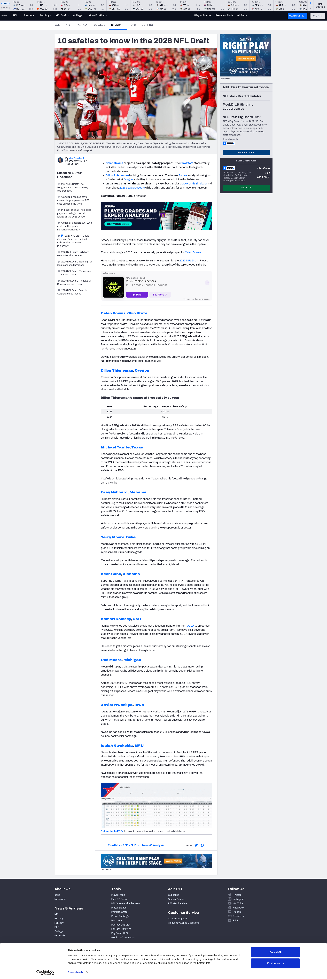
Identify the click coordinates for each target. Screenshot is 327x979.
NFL (5, 3)
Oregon (128, 179)
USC (137, 619)
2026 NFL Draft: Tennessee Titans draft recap (74, 273)
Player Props (118, 895)
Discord (237, 912)
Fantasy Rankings (121, 929)
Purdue (183, 175)
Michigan (132, 660)
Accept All (275, 952)
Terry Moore (112, 537)
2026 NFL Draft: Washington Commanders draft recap (74, 263)
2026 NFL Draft (188, 260)
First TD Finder (119, 899)
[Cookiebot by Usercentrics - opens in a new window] (45, 972)
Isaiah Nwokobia (117, 746)
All (57, 25)
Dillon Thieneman (117, 175)
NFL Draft (119, 25)
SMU (139, 746)
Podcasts (238, 916)
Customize (273, 963)
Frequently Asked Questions (183, 923)
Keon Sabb (111, 574)
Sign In (317, 16)
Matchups (116, 920)
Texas (137, 447)
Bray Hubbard (114, 492)
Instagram (238, 899)
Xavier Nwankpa (117, 705)
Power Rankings (120, 916)
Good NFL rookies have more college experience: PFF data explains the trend (73, 200)
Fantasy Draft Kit (120, 924)
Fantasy (82, 25)
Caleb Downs (114, 163)
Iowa (139, 705)
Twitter (237, 895)
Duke (131, 537)
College (99, 25)
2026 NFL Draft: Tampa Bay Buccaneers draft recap (74, 282)
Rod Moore (111, 660)
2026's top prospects (132, 187)
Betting (147, 25)
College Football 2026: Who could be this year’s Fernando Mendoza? (74, 226)
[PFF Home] (4, 15)
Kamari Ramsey (116, 619)
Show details (75, 972)
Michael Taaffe (115, 447)
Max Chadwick (76, 158)
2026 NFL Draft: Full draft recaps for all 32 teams (73, 254)
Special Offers (176, 899)
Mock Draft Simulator (194, 183)
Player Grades (119, 907)
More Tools (246, 152)
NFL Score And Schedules (125, 903)
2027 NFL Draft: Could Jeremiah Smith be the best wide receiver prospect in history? (73, 241)
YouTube (238, 903)
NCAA (5, 8)
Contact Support (177, 918)
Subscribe (173, 895)
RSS (235, 920)
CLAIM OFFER (297, 16)
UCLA (190, 625)
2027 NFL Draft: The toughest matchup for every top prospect (72, 187)
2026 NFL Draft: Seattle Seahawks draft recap (72, 292)
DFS (133, 25)
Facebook (238, 907)
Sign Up (246, 188)
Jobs (57, 895)
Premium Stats (119, 912)
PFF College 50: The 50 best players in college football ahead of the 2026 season (74, 213)
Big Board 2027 (119, 933)
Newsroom (60, 899)
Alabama (137, 492)
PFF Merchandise (177, 903)
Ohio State (186, 163)
